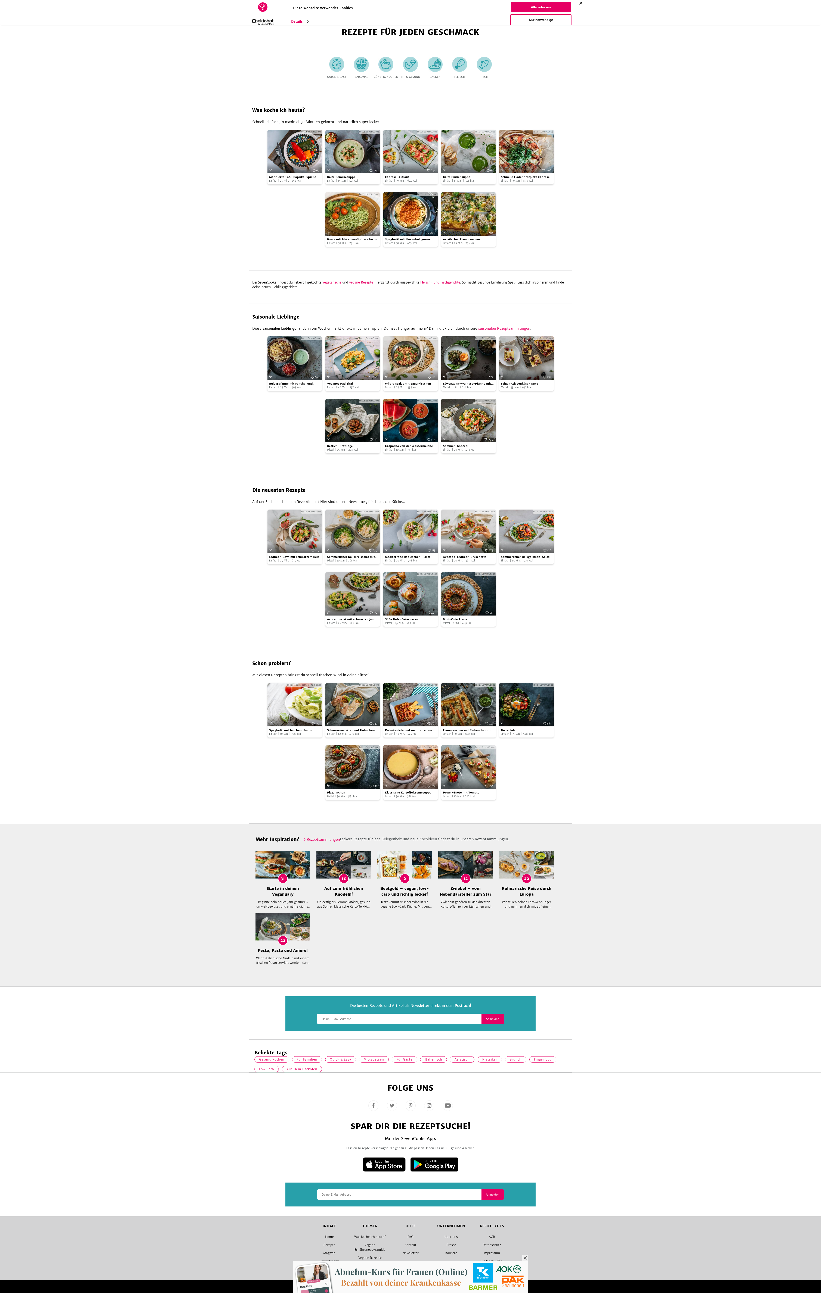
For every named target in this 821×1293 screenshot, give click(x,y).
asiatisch (462, 1059)
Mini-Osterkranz (455, 619)
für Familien (307, 1059)
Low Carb (266, 1069)
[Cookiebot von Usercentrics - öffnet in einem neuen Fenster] (262, 22)
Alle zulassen (541, 7)
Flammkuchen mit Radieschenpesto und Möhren (465, 730)
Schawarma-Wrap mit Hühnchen (351, 730)
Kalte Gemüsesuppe (341, 177)
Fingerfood (542, 1059)
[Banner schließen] (580, 3)
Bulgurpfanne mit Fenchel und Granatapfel (291, 384)
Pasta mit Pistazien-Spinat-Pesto (352, 239)
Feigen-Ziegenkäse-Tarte (519, 383)
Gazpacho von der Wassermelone (409, 446)
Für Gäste (404, 1059)
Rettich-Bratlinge (340, 446)
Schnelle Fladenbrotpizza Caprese (525, 177)
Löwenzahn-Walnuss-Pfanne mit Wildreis (467, 384)
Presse (451, 1245)
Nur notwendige (541, 20)
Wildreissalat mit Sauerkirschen (408, 383)
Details (297, 21)
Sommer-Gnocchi (455, 446)
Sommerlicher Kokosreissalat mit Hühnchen (351, 557)
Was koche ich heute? (370, 1237)
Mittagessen (374, 1059)
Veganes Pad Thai (340, 383)
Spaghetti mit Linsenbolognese (407, 239)
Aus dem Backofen (301, 1069)
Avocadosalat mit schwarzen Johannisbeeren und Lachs (350, 619)
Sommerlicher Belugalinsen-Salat (525, 557)
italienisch (433, 1059)
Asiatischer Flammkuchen (461, 239)
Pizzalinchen (336, 792)
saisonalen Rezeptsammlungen (504, 328)
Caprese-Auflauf (397, 177)
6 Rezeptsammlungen (321, 839)
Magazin (329, 1253)
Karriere (451, 1253)
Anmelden (492, 1019)
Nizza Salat (509, 730)
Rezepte (329, 1245)
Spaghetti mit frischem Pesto (290, 730)
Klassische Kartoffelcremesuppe (408, 792)
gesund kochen (271, 1059)
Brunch (515, 1059)
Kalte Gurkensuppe (456, 177)
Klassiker (489, 1059)
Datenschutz (492, 1245)
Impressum (491, 1253)
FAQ (410, 1237)
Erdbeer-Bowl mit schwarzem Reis (294, 557)
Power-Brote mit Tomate (461, 792)
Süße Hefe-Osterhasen (401, 619)
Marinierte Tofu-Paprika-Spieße (292, 177)
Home (329, 1237)
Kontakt (410, 1245)
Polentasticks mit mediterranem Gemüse (408, 730)
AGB (492, 1237)
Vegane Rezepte (370, 1258)
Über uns (451, 1237)
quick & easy (340, 1059)
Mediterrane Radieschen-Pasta (408, 557)
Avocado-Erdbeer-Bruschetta (464, 557)
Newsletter (411, 1253)
